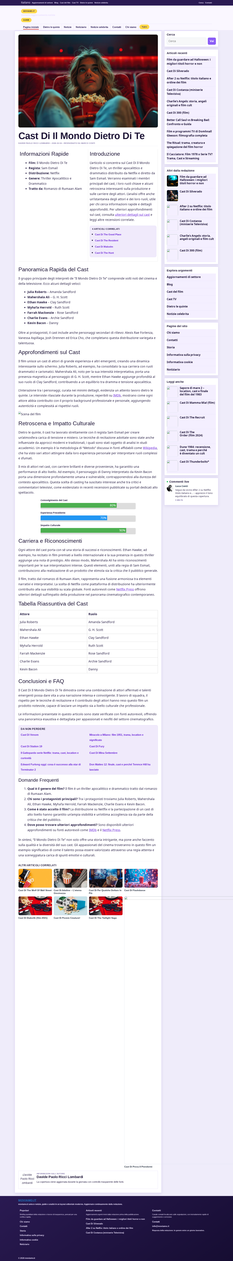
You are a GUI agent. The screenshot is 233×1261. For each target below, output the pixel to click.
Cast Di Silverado (178, 71)
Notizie (67, 27)
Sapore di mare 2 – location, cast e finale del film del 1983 (194, 391)
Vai (212, 41)
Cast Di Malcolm (104, 246)
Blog (56, 3)
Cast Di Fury (96, 746)
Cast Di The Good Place (108, 234)
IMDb (117, 395)
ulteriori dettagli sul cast (132, 215)
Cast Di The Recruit (192, 417)
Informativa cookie (180, 362)
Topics (144, 27)
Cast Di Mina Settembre (103, 753)
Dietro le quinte (86, 3)
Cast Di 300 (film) (178, 112)
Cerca (201, 3)
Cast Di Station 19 (31, 746)
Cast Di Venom (30, 734)
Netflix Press (125, 589)
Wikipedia (150, 448)
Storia (171, 347)
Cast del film (65, 3)
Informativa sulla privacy (184, 355)
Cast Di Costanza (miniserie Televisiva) (194, 222)
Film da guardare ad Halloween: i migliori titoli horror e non (193, 180)
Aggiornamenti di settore (42, 3)
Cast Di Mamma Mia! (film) (197, 402)
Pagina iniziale (31, 27)
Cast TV (75, 3)
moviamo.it (29, 11)
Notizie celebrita (101, 3)
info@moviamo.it (160, 1226)
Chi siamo (130, 27)
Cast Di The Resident (106, 240)
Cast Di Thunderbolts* (194, 461)
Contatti (208, 3)
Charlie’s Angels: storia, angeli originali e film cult (197, 237)
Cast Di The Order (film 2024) (191, 434)
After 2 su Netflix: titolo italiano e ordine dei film (196, 208)
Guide (26, 20)
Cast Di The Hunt (104, 252)
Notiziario (81, 27)
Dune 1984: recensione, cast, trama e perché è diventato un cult (195, 450)
